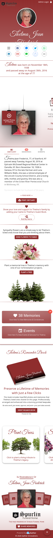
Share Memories (27, 526)
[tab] (11, 150)
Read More (26, 195)
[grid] (26, 116)
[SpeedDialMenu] (47, 532)
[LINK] (44, 54)
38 (50, 311)
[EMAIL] (17, 54)
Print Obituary (28, 200)
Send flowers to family (26, 237)
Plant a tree (26, 272)
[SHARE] (35, 54)
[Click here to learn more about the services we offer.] (26, 515)
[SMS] (26, 54)
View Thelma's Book (26, 410)
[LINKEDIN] (8, 54)
